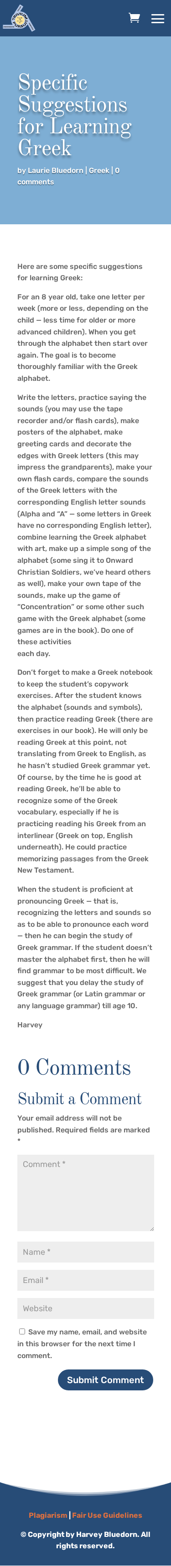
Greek (99, 170)
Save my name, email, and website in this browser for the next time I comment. (82, 1343)
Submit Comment (105, 1379)
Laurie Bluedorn (55, 170)
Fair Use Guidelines (107, 1515)
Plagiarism (48, 1515)
